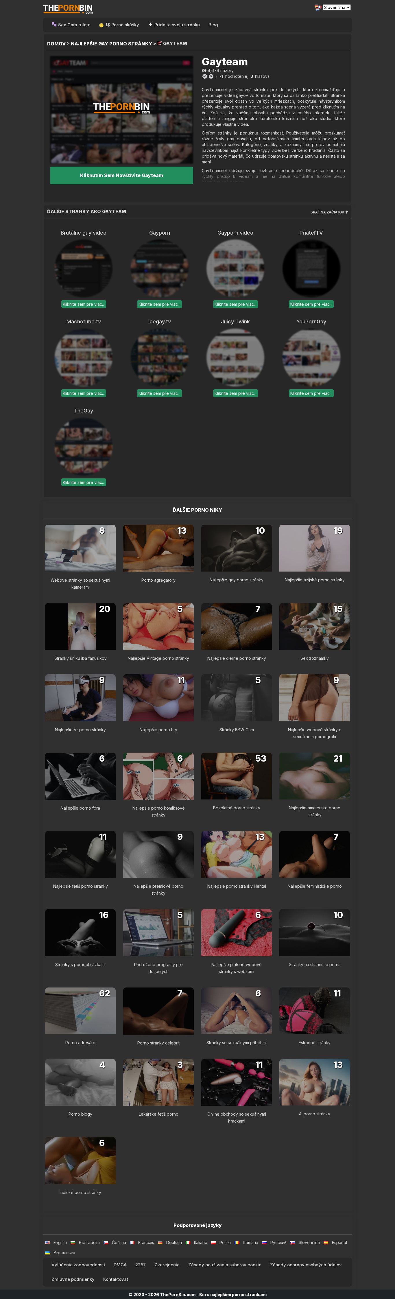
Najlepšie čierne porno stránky (236, 658)
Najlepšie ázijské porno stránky (315, 579)
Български (89, 1242)
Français (146, 1242)
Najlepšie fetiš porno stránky (80, 886)
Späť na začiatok (328, 212)
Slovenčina (309, 1242)
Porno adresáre (80, 1042)
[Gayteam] (121, 109)
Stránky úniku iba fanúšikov (80, 658)
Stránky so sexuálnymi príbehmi (236, 1042)
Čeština (119, 1242)
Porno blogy (80, 1114)
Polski (225, 1242)
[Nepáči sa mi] (211, 76)
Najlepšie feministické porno (315, 886)
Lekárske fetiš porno (158, 1114)
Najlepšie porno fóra (80, 808)
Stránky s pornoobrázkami (80, 964)
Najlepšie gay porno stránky (111, 44)
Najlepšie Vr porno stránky (80, 729)
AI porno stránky (314, 1113)
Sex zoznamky (314, 658)
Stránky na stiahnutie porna (315, 964)
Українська (64, 1252)
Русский (278, 1242)
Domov (56, 44)
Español (339, 1242)
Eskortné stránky (315, 1042)
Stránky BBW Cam (236, 729)
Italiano (200, 1242)
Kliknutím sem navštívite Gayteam (121, 175)
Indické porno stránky (80, 1192)
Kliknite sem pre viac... (84, 304)
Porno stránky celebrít (158, 1042)
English (60, 1242)
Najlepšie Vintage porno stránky (158, 658)
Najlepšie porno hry (158, 729)
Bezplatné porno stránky (236, 807)
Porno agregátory (158, 580)
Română (250, 1242)
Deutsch (174, 1242)
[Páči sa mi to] (205, 76)
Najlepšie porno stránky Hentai (236, 886)
